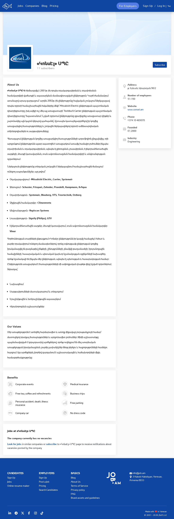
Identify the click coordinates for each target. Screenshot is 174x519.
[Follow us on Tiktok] (42, 513)
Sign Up (148, 5)
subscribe (51, 443)
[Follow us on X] (22, 513)
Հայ (169, 6)
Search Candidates (48, 489)
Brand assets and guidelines (85, 497)
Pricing (54, 5)
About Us (76, 481)
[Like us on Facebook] (29, 513)
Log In (161, 5)
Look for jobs (14, 443)
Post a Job (44, 481)
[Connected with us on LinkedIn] (9, 513)
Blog (44, 5)
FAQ (73, 493)
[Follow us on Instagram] (35, 513)
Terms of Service (79, 485)
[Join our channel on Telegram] (16, 513)
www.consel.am (136, 109)
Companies (32, 5)
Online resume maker (18, 485)
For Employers (127, 6)
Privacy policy (78, 489)
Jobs (20, 5)
